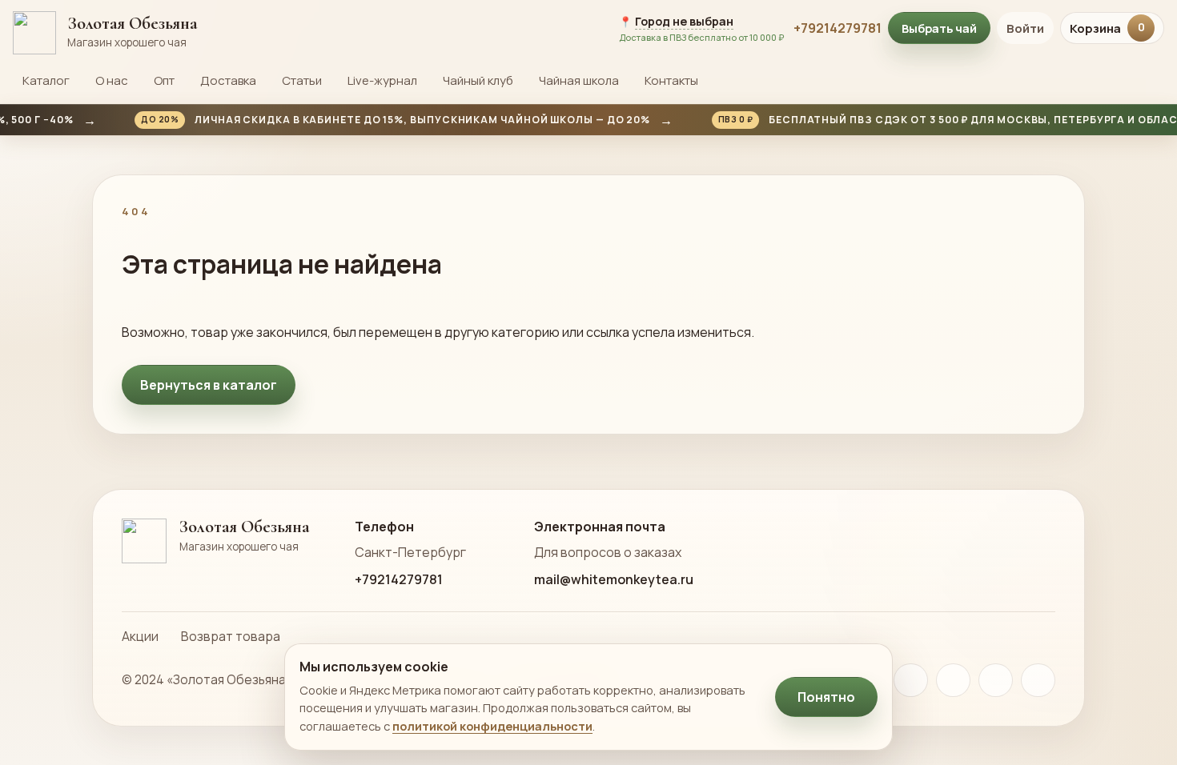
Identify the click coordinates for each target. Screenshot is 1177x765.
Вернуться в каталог (208, 385)
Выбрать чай (939, 28)
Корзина (1107, 28)
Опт (164, 80)
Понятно (826, 697)
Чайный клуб (478, 80)
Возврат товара (230, 636)
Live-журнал (382, 80)
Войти (1025, 28)
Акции (140, 636)
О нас (111, 80)
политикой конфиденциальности (492, 726)
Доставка (228, 80)
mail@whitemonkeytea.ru (613, 579)
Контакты (671, 80)
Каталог (46, 80)
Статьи (302, 80)
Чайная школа (579, 80)
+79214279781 (837, 28)
